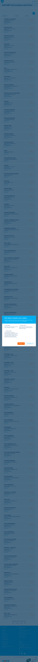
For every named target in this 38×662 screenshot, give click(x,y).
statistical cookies (23, 325)
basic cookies (8, 325)
